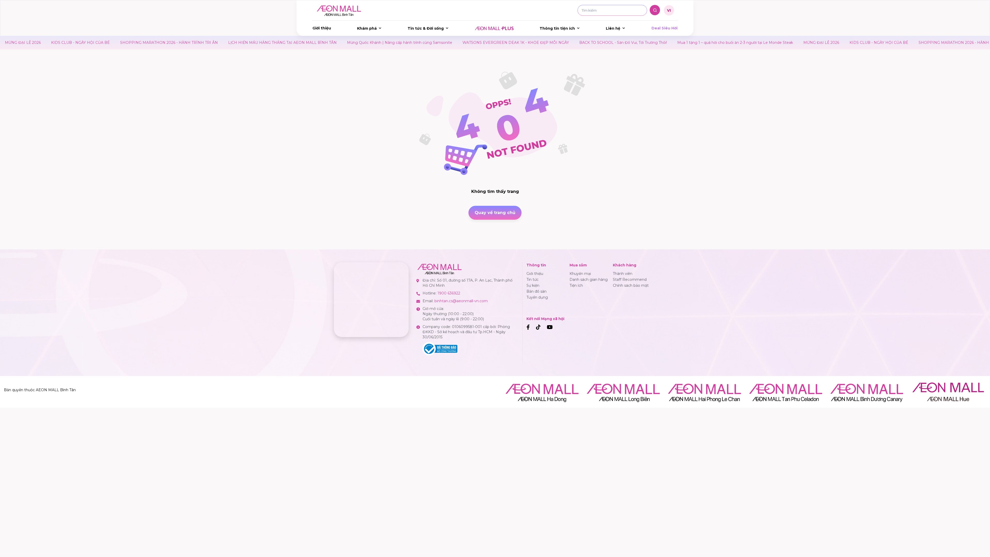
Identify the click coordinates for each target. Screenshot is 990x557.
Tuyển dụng (537, 297)
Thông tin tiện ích (557, 28)
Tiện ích (576, 285)
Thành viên (622, 273)
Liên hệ (613, 28)
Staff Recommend (630, 279)
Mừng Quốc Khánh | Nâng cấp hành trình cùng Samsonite (358, 42)
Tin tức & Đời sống (426, 28)
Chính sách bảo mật (631, 285)
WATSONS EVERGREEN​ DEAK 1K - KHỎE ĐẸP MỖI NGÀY (475, 42)
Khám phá (367, 28)
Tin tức (532, 279)
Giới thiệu (321, 28)
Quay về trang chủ (495, 212)
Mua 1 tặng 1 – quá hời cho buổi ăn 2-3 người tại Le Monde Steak (694, 42)
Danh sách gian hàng (589, 279)
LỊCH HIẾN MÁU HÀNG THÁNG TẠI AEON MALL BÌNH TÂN (241, 42)
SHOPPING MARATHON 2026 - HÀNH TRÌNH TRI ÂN (128, 42)
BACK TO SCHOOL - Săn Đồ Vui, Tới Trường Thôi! (582, 42)
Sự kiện (532, 285)
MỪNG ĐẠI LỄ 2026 (780, 42)
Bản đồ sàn (536, 291)
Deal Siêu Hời (664, 28)
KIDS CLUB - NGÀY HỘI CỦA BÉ (39, 42)
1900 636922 (449, 293)
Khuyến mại (580, 273)
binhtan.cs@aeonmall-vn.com (461, 301)
